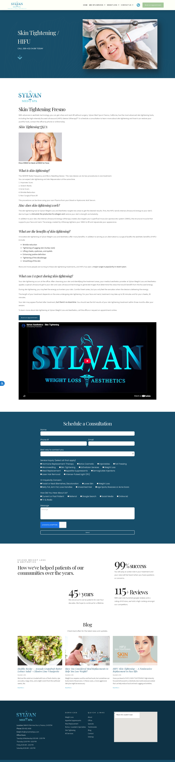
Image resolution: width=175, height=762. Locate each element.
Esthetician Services (90, 467)
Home (85, 5)
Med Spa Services (96, 5)
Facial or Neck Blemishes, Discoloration (60, 483)
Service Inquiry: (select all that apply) (58, 460)
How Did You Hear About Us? (54, 492)
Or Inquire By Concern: (51, 480)
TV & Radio (47, 499)
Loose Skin (88, 483)
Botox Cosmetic (86, 464)
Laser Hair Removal (51, 474)
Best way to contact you (52, 449)
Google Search (89, 496)
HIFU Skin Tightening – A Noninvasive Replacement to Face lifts (132, 670)
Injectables (104, 464)
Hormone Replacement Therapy (58, 464)
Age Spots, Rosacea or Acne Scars (113, 487)
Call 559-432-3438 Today (30, 48)
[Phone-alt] (138, 5)
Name (43, 429)
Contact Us (126, 5)
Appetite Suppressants (77, 471)
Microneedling (49, 467)
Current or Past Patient (53, 496)
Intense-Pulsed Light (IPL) (78, 474)
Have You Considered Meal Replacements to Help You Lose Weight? (86, 670)
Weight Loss (112, 5)
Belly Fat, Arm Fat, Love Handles (57, 487)
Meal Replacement (51, 471)
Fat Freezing (121, 464)
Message (44, 505)
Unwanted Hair (85, 487)
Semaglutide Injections (104, 471)
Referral (73, 496)
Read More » (21, 687)
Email (91, 439)
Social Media (107, 496)
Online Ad (123, 496)
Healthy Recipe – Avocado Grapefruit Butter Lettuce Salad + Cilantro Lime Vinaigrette (40, 670)
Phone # (44, 439)
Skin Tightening (68, 467)
